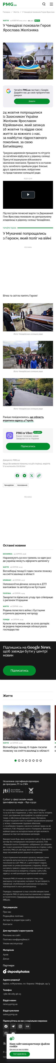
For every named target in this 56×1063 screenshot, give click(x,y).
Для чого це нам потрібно (19, 1049)
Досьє (6, 959)
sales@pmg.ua (10, 1014)
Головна (6, 12)
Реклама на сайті (11, 935)
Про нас (7, 912)
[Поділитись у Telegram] (24, 475)
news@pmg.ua (10, 1004)
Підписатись (28, 446)
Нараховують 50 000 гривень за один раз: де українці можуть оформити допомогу (27, 559)
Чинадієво (9, 485)
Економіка (7, 554)
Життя (16, 12)
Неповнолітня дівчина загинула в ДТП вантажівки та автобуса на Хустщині (25, 586)
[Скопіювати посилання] (39, 475)
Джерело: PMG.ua (11, 460)
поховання (22, 485)
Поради (6, 619)
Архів (5, 954)
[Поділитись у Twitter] (31, 475)
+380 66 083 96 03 (12, 994)
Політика (7, 593)
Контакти (7, 924)
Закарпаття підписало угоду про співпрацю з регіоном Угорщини (28, 599)
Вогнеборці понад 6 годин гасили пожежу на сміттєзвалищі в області (27, 573)
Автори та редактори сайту (17, 920)
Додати (32, 101)
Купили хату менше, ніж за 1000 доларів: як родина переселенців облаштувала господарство (26, 626)
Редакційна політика (13, 916)
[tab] (15, 761)
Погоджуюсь (19, 1054)
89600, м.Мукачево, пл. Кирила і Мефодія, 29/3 (26, 983)
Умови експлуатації (13, 943)
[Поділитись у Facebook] (17, 475)
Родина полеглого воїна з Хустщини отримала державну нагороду (24, 612)
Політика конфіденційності (16, 939)
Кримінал (7, 580)
